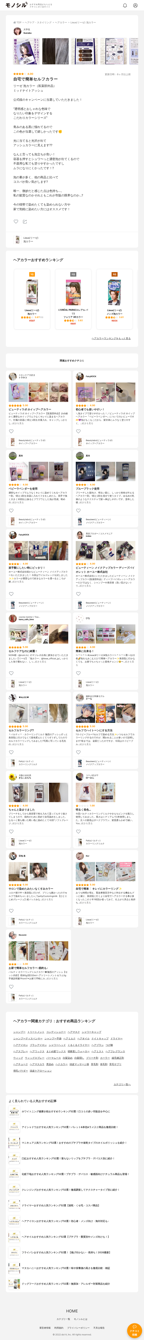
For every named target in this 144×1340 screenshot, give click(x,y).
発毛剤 (103, 1064)
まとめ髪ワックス (56, 1051)
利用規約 (58, 1327)
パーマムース (53, 1058)
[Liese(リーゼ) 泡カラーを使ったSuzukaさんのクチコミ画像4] (113, 51)
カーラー (105, 1058)
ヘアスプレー (20, 1051)
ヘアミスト (98, 1051)
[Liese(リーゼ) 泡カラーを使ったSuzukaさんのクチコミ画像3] (84, 51)
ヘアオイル (83, 1038)
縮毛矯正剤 (118, 1058)
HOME (72, 1311)
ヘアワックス (37, 1051)
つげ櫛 (109, 1045)
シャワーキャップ (91, 1032)
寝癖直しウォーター (79, 1051)
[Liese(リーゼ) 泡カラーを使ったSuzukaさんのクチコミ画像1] (26, 51)
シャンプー (19, 1032)
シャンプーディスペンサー (28, 1038)
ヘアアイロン (20, 1045)
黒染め (50, 1064)
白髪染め (68, 1058)
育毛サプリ (115, 1064)
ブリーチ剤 (92, 1058)
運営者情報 (45, 1327)
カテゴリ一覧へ (122, 1084)
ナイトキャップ (100, 1038)
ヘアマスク (74, 1032)
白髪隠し (79, 1058)
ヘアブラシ (98, 1045)
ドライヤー (116, 1038)
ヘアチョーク (20, 1064)
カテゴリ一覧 (63, 1319)
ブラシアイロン (38, 1045)
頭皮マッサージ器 (79, 1064)
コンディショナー (56, 1032)
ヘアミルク (69, 1038)
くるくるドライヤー (79, 1045)
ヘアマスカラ (37, 1064)
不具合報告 (99, 1327)
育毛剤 (94, 1064)
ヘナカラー (62, 1064)
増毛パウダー (20, 1070)
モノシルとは (80, 1319)
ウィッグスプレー (34, 1058)
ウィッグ (18, 1058)
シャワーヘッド (57, 1045)
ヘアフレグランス (115, 1051)
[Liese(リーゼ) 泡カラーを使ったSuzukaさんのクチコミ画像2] (55, 51)
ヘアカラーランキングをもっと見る (111, 338)
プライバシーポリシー (78, 1327)
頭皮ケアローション (41, 1070)
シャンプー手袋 (53, 1038)
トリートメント (35, 1032)
